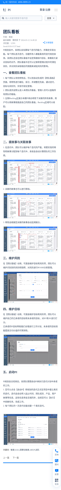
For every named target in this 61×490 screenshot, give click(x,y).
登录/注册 (45, 9)
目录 (49, 18)
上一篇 (6, 457)
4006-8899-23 (24, 2)
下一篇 (16, 457)
